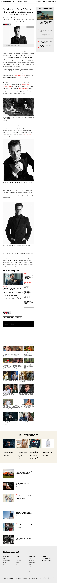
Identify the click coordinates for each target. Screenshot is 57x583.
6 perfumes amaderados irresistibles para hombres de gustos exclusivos (29, 294)
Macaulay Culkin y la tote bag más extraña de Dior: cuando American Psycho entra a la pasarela (35, 455)
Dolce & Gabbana (23, 88)
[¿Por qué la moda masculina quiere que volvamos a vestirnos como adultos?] (8, 539)
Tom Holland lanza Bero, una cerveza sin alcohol (28, 285)
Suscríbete (50, 1)
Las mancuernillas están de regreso (22, 484)
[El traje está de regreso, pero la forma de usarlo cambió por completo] (9, 443)
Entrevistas (39, 1)
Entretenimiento (19, 1)
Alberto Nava (22, 21)
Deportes (45, 1)
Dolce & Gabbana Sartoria (19, 75)
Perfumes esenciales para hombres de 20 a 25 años (48, 453)
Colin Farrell (6, 50)
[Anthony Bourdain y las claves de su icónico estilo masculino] (8, 527)
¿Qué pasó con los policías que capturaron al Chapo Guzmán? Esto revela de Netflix (46, 23)
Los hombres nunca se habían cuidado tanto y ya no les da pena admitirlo (46, 35)
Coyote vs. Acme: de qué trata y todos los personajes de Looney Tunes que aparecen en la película (45, 47)
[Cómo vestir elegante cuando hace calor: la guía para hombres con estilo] (22, 443)
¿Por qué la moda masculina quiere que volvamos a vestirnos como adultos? (24, 538)
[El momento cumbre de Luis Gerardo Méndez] (13, 279)
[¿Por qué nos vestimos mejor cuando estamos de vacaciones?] (8, 515)
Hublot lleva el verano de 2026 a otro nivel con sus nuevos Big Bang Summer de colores (24, 497)
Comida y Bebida (31, 1)
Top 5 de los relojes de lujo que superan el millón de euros (29, 276)
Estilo (13, 1)
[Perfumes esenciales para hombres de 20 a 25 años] (48, 443)
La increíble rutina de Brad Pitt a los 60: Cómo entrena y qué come (29, 303)
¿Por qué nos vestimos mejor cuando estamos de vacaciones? (24, 513)
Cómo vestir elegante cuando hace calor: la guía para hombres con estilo (22, 454)
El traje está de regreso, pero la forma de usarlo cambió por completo (8, 454)
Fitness (25, 1)
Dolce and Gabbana (8, 317)
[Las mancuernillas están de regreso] (8, 486)
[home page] (7, 1)
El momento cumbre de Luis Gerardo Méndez (12, 289)
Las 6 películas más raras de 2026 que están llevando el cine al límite (46, 41)
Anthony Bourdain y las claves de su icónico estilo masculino (24, 525)
